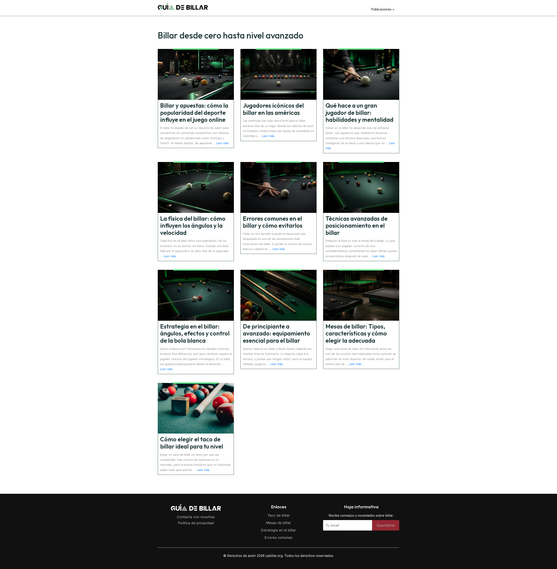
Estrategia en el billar (278, 530)
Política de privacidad (196, 523)
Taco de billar (278, 515)
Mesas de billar (278, 523)
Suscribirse (386, 525)
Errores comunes (278, 537)
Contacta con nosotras (196, 517)
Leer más (222, 143)
